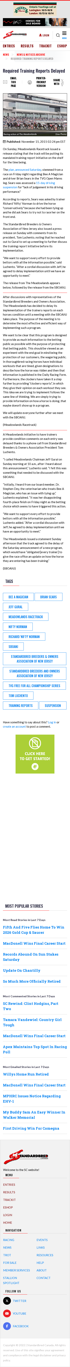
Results (27, 46)
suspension (53, 705)
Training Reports (21, 705)
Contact (44, 1278)
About (42, 1270)
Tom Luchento (18, 695)
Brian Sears (48, 597)
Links (41, 1247)
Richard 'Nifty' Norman (24, 636)
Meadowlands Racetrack (26, 616)
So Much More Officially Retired (32, 981)
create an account (14, 726)
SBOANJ (13, 646)
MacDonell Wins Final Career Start (34, 943)
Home (7, 1222)
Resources (45, 1255)
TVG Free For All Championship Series (34, 685)
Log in (52, 722)
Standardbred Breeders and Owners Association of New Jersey (34, 673)
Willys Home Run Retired (26, 1074)
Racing (8, 1240)
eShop (62, 46)
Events (42, 1240)
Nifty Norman (18, 626)
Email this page (13, 82)
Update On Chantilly (21, 970)
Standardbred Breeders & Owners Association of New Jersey (34, 659)
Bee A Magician (18, 597)
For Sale (10, 1262)
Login (46, 35)
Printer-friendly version (41, 82)
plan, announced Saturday (25, 169)
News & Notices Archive (31, 54)
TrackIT (45, 46)
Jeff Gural (16, 607)
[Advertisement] (35, 837)
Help (40, 1262)
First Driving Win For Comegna (31, 1128)
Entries (9, 46)
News (6, 54)
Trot (7, 1255)
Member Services (16, 1270)
